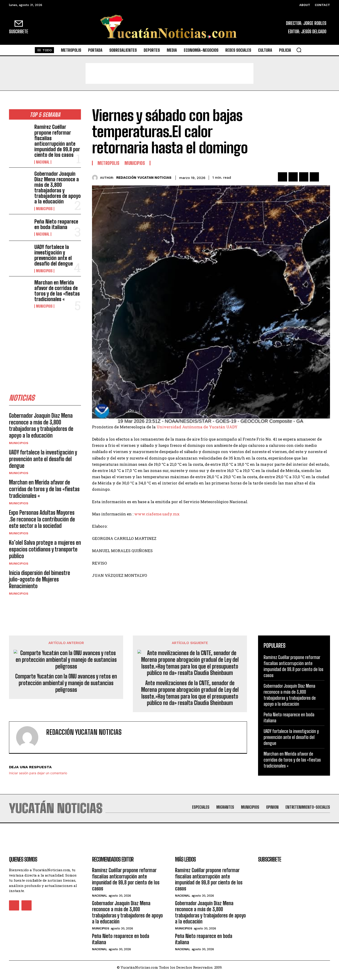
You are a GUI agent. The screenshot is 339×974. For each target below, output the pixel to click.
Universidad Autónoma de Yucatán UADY (197, 427)
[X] (293, 176)
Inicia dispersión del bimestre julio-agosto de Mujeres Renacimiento (39, 579)
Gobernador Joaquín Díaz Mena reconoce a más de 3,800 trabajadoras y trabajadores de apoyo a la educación (57, 188)
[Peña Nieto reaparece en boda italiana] (20, 227)
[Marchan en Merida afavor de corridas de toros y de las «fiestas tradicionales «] (20, 289)
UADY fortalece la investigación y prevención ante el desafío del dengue (53, 255)
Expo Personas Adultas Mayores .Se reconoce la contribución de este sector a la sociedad (42, 519)
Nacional (43, 162)
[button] (298, 49)
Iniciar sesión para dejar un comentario (38, 773)
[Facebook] (282, 176)
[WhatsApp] (314, 176)
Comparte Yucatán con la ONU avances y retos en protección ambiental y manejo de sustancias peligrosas (66, 683)
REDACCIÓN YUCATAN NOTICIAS (143, 177)
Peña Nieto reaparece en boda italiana (56, 224)
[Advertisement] (169, 73)
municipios (44, 209)
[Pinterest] (303, 176)
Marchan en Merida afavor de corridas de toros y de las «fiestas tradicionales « (57, 290)
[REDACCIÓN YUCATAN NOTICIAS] (96, 178)
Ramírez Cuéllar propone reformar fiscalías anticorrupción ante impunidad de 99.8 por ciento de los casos (57, 141)
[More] (325, 176)
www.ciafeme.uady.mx (157, 514)
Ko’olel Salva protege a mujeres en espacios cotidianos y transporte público (45, 549)
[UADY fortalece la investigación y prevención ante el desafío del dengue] (20, 254)
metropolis (108, 163)
